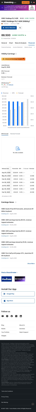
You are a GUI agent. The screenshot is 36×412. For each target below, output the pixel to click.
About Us (22, 325)
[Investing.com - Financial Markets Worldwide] (10, 2)
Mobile (3, 328)
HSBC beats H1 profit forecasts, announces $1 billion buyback (17, 210)
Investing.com (5, 213)
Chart (11, 43)
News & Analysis (20, 43)
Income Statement (17, 47)
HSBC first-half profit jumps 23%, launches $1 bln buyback (17, 254)
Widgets (3, 335)
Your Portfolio (5, 332)
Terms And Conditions (7, 391)
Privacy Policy (5, 396)
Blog (2, 325)
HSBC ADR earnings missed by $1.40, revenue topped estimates (17, 243)
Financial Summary (6, 47)
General (4, 43)
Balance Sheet (28, 47)
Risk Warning (4, 402)
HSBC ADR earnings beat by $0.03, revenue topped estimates (16, 221)
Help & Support (23, 332)
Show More (31, 263)
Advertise (22, 328)
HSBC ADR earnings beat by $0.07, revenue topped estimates (16, 232)
